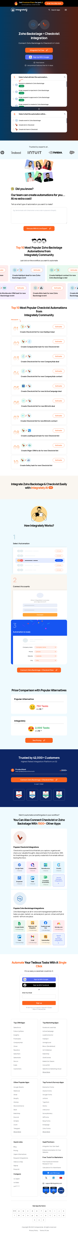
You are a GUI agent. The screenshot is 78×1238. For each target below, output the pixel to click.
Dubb (15, 1065)
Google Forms (47, 1095)
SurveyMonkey (47, 1113)
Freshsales (17, 1039)
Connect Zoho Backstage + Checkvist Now (37, 670)
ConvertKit (46, 1065)
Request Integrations (21, 1158)
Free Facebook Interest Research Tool (50, 1163)
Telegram (17, 1128)
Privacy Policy (33, 1230)
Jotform (45, 1098)
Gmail (15, 1095)
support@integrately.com (54, 1183)
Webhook (17, 1091)
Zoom (15, 1125)
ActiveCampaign (48, 1031)
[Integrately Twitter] (46, 1178)
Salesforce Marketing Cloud (52, 1069)
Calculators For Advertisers (52, 1168)
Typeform (46, 1102)
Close (15, 1046)
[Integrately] (19, 10)
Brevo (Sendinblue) (49, 1046)
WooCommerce (19, 1106)
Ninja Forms (46, 1121)
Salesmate (17, 1057)
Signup (16, 1165)
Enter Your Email (27, 993)
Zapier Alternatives (20, 1154)
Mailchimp (46, 1054)
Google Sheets (19, 1087)
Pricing (16, 1150)
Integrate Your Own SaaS (51, 1146)
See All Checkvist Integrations (58, 879)
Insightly (16, 1035)
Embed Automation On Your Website (52, 1151)
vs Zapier (17, 1179)
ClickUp (16, 1102)
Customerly (17, 1069)
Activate (20, 270)
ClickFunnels (47, 1057)
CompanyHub (18, 1042)
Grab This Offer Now (54, 3)
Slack (15, 1110)
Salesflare (17, 1054)
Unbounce (46, 1110)
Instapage (46, 1125)
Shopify (16, 1098)
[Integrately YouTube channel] (60, 1178)
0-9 (14, 1211)
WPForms (46, 1117)
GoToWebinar (47, 1050)
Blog (15, 1147)
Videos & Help (18, 1162)
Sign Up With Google (41, 57)
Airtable (16, 1121)
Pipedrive (17, 1050)
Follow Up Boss (19, 1031)
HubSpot (46, 1039)
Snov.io (16, 1061)
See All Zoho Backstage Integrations (58, 938)
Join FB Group (55, 1173)
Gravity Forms (47, 1091)
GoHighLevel (47, 1042)
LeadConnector (48, 1035)
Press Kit (16, 1169)
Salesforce (17, 1027)
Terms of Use (41, 1009)
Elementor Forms (48, 1087)
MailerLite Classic (48, 1061)
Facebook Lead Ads (49, 1027)
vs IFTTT (17, 1186)
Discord (16, 1117)
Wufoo (45, 1106)
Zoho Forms (47, 1128)
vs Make (16, 1182)
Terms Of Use (44, 1230)
